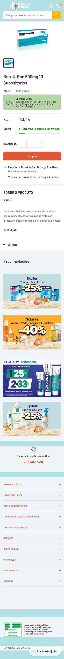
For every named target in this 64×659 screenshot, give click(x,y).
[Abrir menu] (5, 6)
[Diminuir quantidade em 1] (22, 143)
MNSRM (7, 90)
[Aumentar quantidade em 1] (41, 143)
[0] (58, 6)
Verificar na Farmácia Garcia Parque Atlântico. (34, 177)
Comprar (32, 156)
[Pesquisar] (56, 15)
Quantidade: (10, 143)
